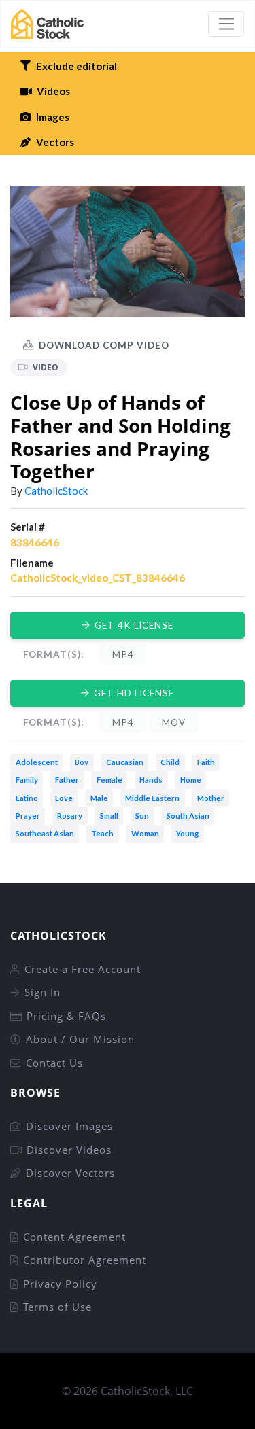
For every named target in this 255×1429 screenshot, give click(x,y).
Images (52, 117)
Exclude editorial (76, 66)
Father (67, 779)
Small (109, 815)
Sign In (42, 992)
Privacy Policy (60, 1283)
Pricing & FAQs (66, 1016)
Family (27, 779)
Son (142, 815)
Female (109, 779)
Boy (81, 762)
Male (99, 798)
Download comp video (104, 345)
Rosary (69, 815)
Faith (206, 762)
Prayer (28, 815)
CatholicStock (56, 490)
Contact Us (54, 1063)
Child (170, 762)
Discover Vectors (70, 1173)
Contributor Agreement (84, 1260)
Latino (27, 798)
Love (64, 798)
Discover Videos (69, 1150)
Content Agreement (74, 1236)
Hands (151, 779)
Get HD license (134, 693)
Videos (53, 91)
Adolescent (37, 762)
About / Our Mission (80, 1039)
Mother (210, 798)
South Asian (188, 815)
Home (190, 779)
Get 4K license (134, 625)
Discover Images (69, 1126)
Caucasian (124, 762)
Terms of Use (57, 1306)
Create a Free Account (82, 969)
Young (187, 833)
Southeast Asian (45, 833)
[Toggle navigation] (226, 24)
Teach (102, 833)
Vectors (55, 142)
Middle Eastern (152, 798)
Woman (145, 833)
